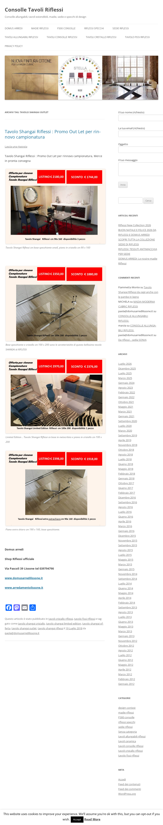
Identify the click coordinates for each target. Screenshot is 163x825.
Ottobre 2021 (126, 402)
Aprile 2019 (124, 440)
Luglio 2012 (125, 655)
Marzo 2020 (125, 430)
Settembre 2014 (127, 579)
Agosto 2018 (125, 454)
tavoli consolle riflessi (62, 37)
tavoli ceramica (127, 741)
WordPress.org (127, 794)
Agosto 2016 (125, 507)
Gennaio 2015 (126, 569)
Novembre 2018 (127, 445)
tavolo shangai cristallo (31, 623)
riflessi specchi (94, 28)
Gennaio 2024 (126, 383)
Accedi (122, 779)
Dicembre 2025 (127, 368)
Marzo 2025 (125, 378)
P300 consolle (66, 28)
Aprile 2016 (124, 521)
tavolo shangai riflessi (50, 628)
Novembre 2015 (127, 540)
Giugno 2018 (125, 464)
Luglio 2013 (125, 617)
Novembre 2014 (127, 574)
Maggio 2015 (125, 559)
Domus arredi (13, 28)
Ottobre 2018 (126, 450)
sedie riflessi (121, 28)
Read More (92, 819)
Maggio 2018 (125, 469)
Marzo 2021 (125, 411)
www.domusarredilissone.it (24, 578)
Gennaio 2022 (126, 397)
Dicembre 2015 (127, 536)
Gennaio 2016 (126, 531)
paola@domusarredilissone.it (22, 633)
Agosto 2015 (125, 550)
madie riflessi (40, 28)
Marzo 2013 (125, 631)
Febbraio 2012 (126, 679)
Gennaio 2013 (126, 636)
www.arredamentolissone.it (24, 587)
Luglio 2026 (125, 364)
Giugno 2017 (125, 488)
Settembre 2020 (127, 421)
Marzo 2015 (125, 564)
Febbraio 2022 (126, 392)
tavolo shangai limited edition (63, 623)
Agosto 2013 (125, 612)
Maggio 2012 (125, 665)
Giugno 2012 (125, 660)
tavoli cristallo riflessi (101, 37)
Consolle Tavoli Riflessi (34, 9)
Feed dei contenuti (129, 784)
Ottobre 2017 (126, 483)
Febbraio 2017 (126, 493)
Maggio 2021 (125, 407)
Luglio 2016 (125, 512)
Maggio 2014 (125, 593)
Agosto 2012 (125, 650)
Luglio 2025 (125, 373)
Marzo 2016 (125, 526)
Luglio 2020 (125, 426)
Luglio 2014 (125, 583)
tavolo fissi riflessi (137, 37)
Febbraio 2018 (126, 473)
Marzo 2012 (125, 674)
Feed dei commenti (129, 789)
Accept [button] (77, 819)
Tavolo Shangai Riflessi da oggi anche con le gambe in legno (138, 292)
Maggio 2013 (125, 626)
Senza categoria (127, 731)
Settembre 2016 (127, 502)
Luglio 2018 (125, 459)
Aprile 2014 (124, 598)
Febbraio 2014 (126, 602)
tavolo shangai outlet (24, 628)
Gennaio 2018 (126, 478)
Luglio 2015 (125, 555)
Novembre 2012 (127, 641)
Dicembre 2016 (127, 497)
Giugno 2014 (125, 588)
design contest (127, 708)
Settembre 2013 (127, 607)
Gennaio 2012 (126, 684)
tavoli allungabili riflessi (21, 37)
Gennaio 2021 (126, 416)
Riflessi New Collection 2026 (134, 225)
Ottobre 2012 (126, 645)
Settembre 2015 (127, 545)
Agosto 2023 (125, 387)
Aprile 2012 (124, 669)
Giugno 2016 (125, 516)
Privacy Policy (14, 46)
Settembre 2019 (127, 435)
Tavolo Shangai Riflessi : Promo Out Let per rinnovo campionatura (53, 134)
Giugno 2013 (125, 622)
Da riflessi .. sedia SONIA (132, 340)
